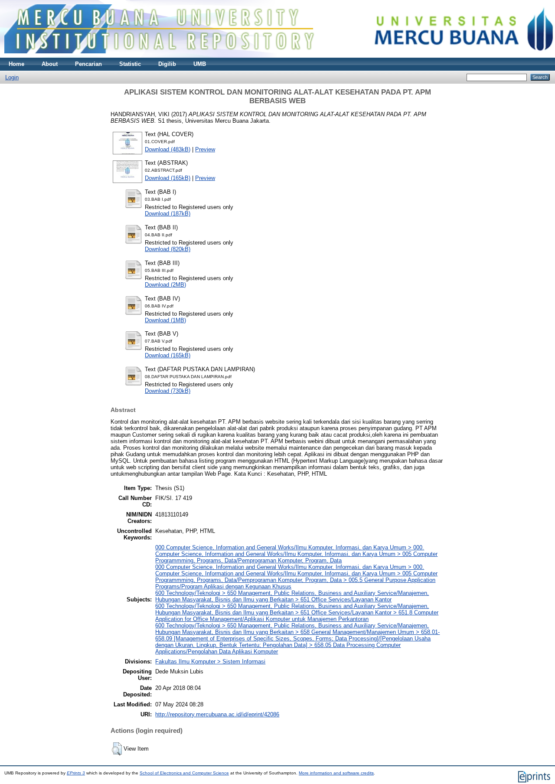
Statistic (130, 64)
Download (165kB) (167, 178)
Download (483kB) (167, 149)
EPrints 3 (76, 773)
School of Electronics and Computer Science (184, 773)
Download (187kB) (167, 213)
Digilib (167, 64)
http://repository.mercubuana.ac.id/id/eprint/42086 (217, 714)
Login (12, 77)
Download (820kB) (167, 249)
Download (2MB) (165, 284)
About (50, 64)
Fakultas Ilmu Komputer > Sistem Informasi (210, 661)
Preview (205, 149)
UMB (199, 64)
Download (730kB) (167, 391)
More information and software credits (336, 773)
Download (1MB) (165, 320)
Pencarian (88, 64)
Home (16, 64)
